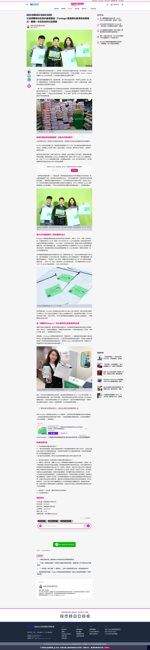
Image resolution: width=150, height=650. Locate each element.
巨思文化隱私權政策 (87, 333)
